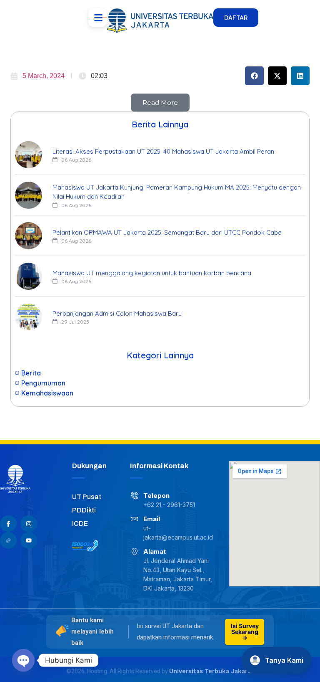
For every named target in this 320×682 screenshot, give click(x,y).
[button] (254, 75)
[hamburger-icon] (97, 17)
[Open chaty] (23, 660)
